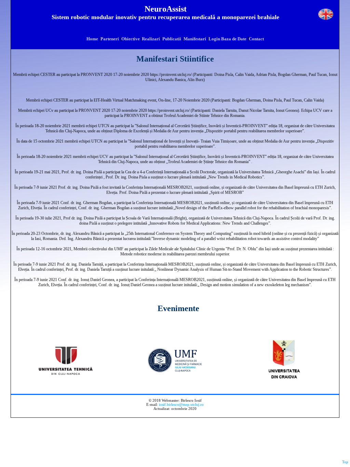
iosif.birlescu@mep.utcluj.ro (181, 404)
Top (345, 462)
